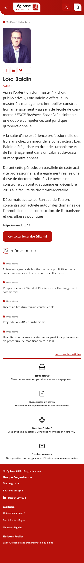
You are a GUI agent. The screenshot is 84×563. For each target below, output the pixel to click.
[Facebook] (6, 70)
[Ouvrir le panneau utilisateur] (66, 7)
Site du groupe (11, 483)
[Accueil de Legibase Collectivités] (27, 7)
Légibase (9, 506)
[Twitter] (20, 70)
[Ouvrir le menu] (6, 7)
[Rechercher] (77, 7)
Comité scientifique (14, 520)
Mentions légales (12, 527)
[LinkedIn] (13, 70)
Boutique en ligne (13, 490)
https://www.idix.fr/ (16, 225)
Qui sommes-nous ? (14, 513)
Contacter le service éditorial (27, 236)
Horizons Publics (13, 536)
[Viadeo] (28, 70)
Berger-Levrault (17, 497)
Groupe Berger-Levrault (18, 477)
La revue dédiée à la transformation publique (28, 542)
